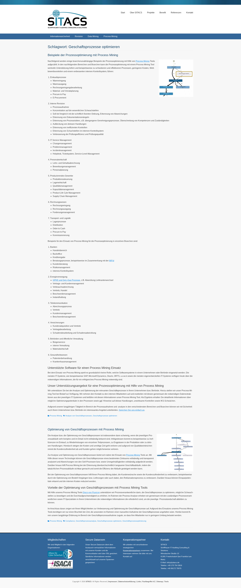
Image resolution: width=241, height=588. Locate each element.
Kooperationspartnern (131, 550)
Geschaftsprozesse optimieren (105, 416)
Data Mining (93, 36)
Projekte (151, 13)
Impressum (112, 581)
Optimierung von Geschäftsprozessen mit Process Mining (86, 429)
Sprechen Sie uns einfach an (131, 410)
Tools (166, 581)
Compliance (70, 521)
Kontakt (189, 13)
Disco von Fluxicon (91, 492)
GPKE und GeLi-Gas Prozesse (66, 280)
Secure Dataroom (98, 545)
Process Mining (110, 36)
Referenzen (176, 13)
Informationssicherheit (60, 36)
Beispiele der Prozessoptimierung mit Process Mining (83, 55)
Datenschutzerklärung (126, 581)
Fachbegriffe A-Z (148, 581)
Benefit (163, 13)
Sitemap (160, 581)
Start (123, 13)
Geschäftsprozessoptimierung (134, 521)
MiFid (111, 261)
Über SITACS (136, 13)
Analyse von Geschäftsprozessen (78, 416)
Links (138, 581)
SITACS (89, 581)
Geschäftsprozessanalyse (86, 521)
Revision (79, 36)
